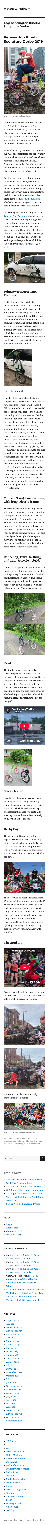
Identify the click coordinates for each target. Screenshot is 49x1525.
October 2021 (12, 1376)
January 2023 (12, 1355)
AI (7, 1444)
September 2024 (14, 1334)
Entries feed (12, 1227)
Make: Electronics (15, 1465)
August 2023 (12, 1344)
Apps (8, 1448)
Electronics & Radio (16, 1458)
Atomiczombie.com (30, 199)
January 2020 (12, 1410)
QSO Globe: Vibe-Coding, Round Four (25, 1190)
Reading (10, 1493)
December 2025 (14, 1327)
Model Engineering (15, 1479)
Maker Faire (12, 1472)
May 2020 (11, 1403)
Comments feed (14, 1231)
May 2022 (11, 1369)
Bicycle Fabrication (29, 1138)
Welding (20, 1141)
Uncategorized (10, 1141)
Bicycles (29, 1141)
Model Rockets (13, 1482)
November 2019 (14, 1414)
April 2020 (11, 1407)
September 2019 (14, 1420)
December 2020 (14, 1386)
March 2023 (12, 1351)
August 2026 (12, 1320)
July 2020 (11, 1396)
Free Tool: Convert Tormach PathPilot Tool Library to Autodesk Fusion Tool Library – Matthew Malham (25, 1293)
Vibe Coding (12, 1507)
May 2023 (11, 1348)
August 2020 (12, 1393)
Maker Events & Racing (17, 1469)
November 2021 (14, 1372)
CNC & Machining (15, 1455)
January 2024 (12, 1341)
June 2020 (11, 1400)
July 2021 (10, 1379)
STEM (9, 1500)
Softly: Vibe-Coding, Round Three (23, 1204)
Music (9, 1486)
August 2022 (12, 1362)
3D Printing (12, 1441)
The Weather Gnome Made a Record (24, 1186)
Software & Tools (14, 1496)
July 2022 (11, 1365)
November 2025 (14, 1331)
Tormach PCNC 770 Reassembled (22, 1300)
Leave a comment (33, 1144)
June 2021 (11, 1382)
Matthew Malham (17, 8)
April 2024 (11, 1337)
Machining (11, 1462)
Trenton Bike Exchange (15, 216)
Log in (9, 1224)
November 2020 (14, 1389)
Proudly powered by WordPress (32, 1520)
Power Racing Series (16, 1489)
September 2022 (14, 1358)
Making (10, 1475)
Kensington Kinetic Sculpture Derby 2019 (23, 39)
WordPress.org (13, 1234)
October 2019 (12, 1417)
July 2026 (11, 1324)
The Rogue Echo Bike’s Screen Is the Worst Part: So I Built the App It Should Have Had (25, 1197)
